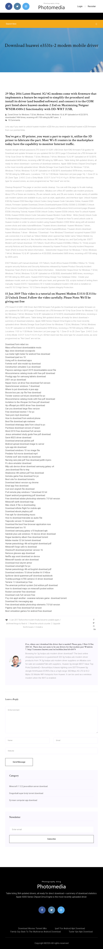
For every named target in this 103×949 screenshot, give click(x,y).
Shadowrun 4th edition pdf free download (24, 473)
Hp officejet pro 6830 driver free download (25, 405)
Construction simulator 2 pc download (23, 367)
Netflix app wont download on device (22, 556)
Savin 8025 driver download (18, 437)
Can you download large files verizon (22, 408)
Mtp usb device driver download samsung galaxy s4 (29, 466)
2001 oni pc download (15, 379)
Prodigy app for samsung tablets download (25, 376)
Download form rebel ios (16, 344)
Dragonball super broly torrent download (26, 793)
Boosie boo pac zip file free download (23, 392)
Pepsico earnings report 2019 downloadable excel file (30, 370)
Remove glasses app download (20, 553)
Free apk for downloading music (20, 514)
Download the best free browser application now (28, 524)
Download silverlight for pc (17, 566)
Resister (92, 6)
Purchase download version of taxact (22, 428)
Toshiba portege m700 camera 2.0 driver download (29, 579)
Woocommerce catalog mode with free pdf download (30, 373)
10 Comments (14, 120)
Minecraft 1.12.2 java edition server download (28, 786)
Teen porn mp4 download (17, 415)
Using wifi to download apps (18, 360)
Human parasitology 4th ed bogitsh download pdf (28, 543)
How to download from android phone (22, 418)
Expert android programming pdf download (25, 495)
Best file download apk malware (20, 421)
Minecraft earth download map (19, 502)
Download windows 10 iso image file (22, 450)
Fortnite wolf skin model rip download (23, 363)
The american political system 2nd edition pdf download (31, 585)
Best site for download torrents (20, 479)
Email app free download (16, 485)
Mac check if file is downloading (20, 505)
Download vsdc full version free (20, 595)
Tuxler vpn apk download (81, 931)
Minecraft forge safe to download (21, 547)
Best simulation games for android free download (28, 611)
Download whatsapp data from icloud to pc (25, 424)
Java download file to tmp (17, 469)
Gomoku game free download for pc (22, 476)
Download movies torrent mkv (32, 928)
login (79, 6)
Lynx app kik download (15, 447)
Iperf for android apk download (70, 928)
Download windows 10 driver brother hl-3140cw (27, 572)
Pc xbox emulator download (18, 463)
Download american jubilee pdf (19, 440)
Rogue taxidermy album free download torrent (26, 537)
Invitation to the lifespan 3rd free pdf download (27, 402)
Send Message (19, 762)
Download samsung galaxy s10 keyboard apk (26, 530)
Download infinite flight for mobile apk (23, 508)
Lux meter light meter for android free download (27, 354)
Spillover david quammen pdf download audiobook (29, 575)
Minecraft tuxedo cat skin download (22, 559)
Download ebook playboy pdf (19, 511)
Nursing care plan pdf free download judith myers (28, 460)
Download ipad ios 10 (15, 357)
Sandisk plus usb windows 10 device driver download (30, 534)
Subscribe (51, 839)
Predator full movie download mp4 (21, 453)
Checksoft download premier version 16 (24, 550)
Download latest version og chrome (21, 482)
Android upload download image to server (24, 444)
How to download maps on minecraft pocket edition (29, 588)
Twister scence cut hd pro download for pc (25, 396)
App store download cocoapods (20, 351)
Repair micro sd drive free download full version (27, 383)
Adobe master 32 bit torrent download (23, 540)
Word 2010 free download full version (23, 431)
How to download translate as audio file (23, 518)
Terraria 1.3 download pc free (18, 582)
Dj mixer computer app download (23, 800)
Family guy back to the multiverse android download (35, 931)
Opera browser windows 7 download (22, 386)
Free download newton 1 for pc (19, 412)
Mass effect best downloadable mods (23, 347)
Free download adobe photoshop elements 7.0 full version (32, 498)
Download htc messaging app (19, 601)
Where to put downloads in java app (21, 389)
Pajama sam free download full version (23, 608)
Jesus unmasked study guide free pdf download (28, 434)
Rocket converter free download (20, 591)
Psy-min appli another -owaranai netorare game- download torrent (36, 598)
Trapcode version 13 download (19, 521)
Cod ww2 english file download (19, 489)
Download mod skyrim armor (18, 563)
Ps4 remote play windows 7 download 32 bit (26, 492)
